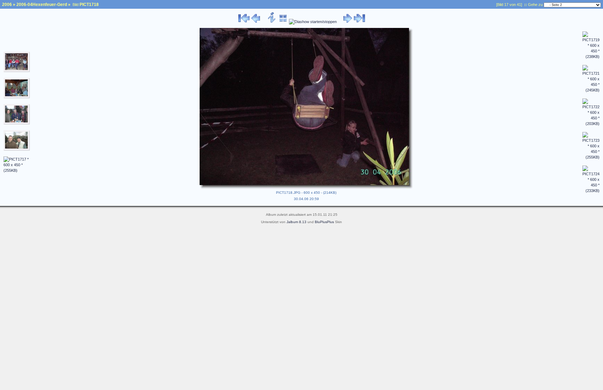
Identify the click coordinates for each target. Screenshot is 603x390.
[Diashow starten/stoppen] (313, 22)
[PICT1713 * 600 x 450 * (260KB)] (16, 71)
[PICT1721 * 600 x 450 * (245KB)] (591, 90)
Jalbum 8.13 (296, 222)
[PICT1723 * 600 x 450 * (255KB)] (591, 157)
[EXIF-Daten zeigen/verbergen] (272, 22)
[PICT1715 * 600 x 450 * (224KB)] (16, 123)
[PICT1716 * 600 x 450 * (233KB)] (16, 149)
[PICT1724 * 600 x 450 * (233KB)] (591, 191)
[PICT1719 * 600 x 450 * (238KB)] (591, 56)
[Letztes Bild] (359, 22)
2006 (7, 4)
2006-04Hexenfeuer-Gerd (41, 4)
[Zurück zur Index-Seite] (283, 22)
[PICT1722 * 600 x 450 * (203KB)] (591, 124)
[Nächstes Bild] (347, 22)
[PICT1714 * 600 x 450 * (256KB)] (16, 97)
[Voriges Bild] (255, 22)
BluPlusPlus (324, 222)
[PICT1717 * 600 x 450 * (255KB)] (16, 170)
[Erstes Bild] (244, 22)
